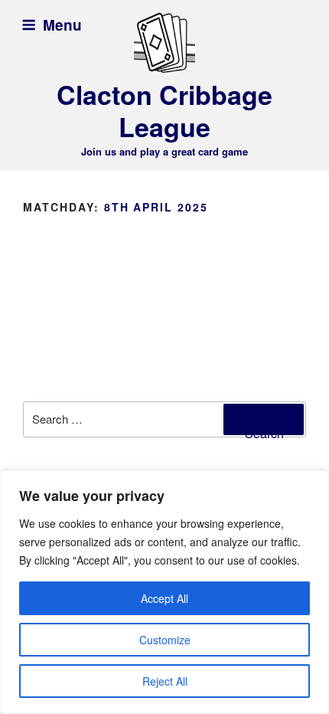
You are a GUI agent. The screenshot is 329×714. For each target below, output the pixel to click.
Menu (62, 25)
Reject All (164, 681)
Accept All (164, 598)
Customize (165, 639)
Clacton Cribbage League (164, 111)
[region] (164, 592)
